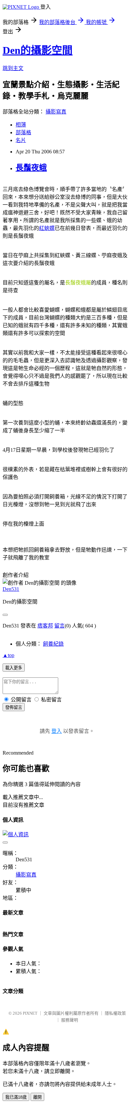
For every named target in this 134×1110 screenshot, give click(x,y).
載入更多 (13, 667)
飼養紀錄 (53, 644)
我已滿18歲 (16, 1097)
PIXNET (30, 1013)
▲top (8, 655)
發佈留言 (13, 707)
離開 (37, 1097)
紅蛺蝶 (47, 228)
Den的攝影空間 (38, 50)
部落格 (23, 132)
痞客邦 (45, 625)
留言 (59, 625)
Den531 (11, 589)
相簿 (21, 124)
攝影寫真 (56, 111)
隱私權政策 (115, 1013)
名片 (21, 140)
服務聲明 (69, 1020)
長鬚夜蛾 (31, 167)
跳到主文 (13, 68)
